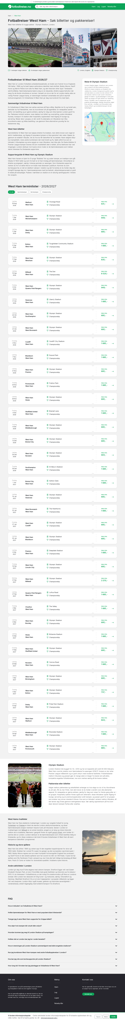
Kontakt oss (88, 994)
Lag (98, 7)
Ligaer (103, 7)
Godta (113, 1017)
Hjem (94, 7)
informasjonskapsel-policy (49, 1018)
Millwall (24, 830)
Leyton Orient (57, 832)
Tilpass (98, 1017)
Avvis (106, 1017)
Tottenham (12, 825)
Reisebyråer (112, 7)
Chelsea (22, 825)
